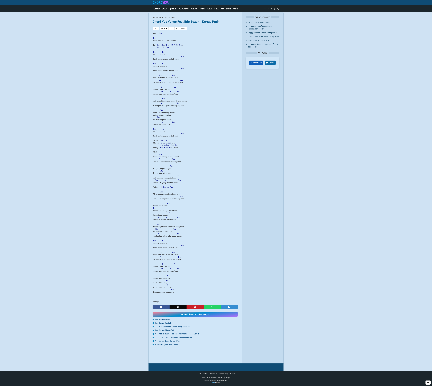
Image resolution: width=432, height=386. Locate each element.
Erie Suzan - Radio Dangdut (166, 323)
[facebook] (161, 307)
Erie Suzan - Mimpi (162, 319)
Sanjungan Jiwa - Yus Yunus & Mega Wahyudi (173, 337)
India (216, 9)
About (199, 374)
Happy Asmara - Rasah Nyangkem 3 (262, 33)
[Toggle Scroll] (428, 382)
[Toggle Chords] (183, 28)
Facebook (257, 63)
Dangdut (156, 9)
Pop (222, 9)
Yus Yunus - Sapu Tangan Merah (168, 341)
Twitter (271, 63)
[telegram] (229, 307)
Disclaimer (213, 374)
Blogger (227, 377)
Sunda (202, 9)
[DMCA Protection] (216, 383)
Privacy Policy (223, 374)
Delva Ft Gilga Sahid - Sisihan (259, 22)
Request (232, 374)
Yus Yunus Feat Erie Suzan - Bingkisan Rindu (173, 327)
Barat (228, 9)
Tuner (235, 9)
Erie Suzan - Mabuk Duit (164, 330)
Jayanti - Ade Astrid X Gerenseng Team (263, 36)
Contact (205, 374)
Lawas (164, 9)
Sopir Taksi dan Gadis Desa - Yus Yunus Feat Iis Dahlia (177, 334)
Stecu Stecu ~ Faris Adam (258, 40)
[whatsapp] (212, 307)
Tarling (194, 9)
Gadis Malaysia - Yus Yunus (166, 345)
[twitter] (178, 307)
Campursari (184, 9)
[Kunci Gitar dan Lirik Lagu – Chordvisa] (162, 2)
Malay (209, 9)
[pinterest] (195, 307)
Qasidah (173, 9)
